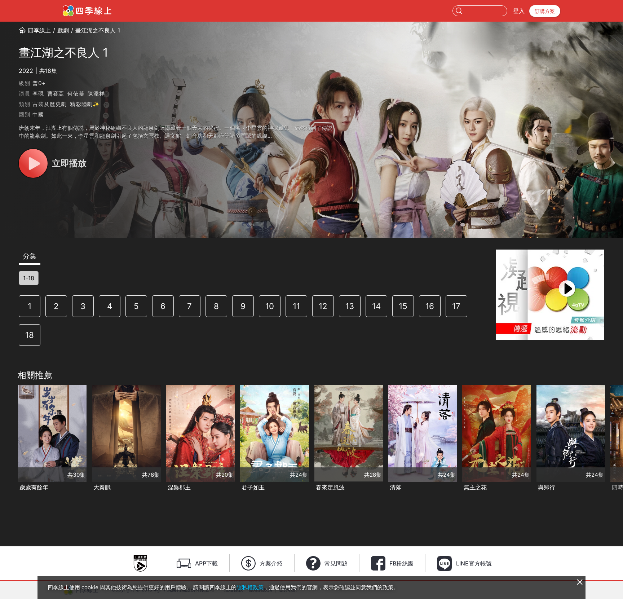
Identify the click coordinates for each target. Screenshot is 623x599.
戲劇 (63, 30)
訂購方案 (545, 11)
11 (296, 306)
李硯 (38, 93)
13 (349, 306)
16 (429, 306)
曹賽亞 (55, 93)
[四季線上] (87, 11)
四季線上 (39, 30)
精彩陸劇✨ (85, 104)
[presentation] (7, 438)
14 (376, 306)
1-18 (28, 278)
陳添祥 (96, 93)
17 (456, 306)
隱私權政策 (250, 587)
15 (403, 306)
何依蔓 (75, 93)
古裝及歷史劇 (49, 104)
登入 (519, 10)
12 (323, 306)
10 (269, 306)
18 (29, 335)
